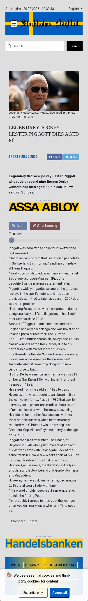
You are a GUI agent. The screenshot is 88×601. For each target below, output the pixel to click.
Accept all (59, 592)
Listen (19, 226)
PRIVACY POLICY (35, 565)
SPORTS (14, 156)
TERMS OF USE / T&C (63, 565)
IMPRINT (16, 565)
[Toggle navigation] (14, 23)
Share (56, 157)
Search (74, 46)
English (74, 9)
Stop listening (46, 226)
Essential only (33, 592)
